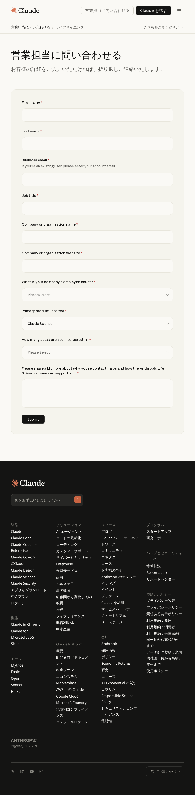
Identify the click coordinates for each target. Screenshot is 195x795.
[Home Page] (25, 10)
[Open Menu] (179, 10)
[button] (164, 27)
